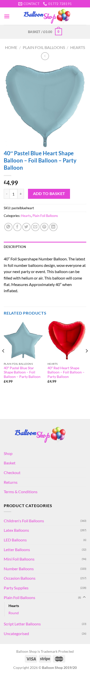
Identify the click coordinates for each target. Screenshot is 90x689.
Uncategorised (16, 633)
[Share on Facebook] (17, 227)
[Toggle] (84, 597)
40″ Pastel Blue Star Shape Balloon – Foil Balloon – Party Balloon (22, 372)
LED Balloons (15, 539)
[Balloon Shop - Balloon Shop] (48, 16)
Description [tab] (15, 247)
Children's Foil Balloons (24, 520)
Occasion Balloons (20, 578)
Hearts (77, 47)
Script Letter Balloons (22, 623)
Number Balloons (19, 568)
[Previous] (3, 361)
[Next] (86, 361)
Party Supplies (16, 587)
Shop (8, 453)
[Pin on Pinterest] (44, 227)
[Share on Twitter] (26, 227)
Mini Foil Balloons (19, 559)
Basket (10, 462)
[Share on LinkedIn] (53, 227)
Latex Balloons (16, 530)
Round (13, 613)
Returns (11, 482)
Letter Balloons (17, 549)
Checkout (12, 472)
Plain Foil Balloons (44, 47)
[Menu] (7, 16)
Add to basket (49, 193)
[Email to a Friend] (35, 227)
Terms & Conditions (21, 491)
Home (11, 47)
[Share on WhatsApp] (8, 227)
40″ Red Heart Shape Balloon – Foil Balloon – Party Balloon (66, 372)
